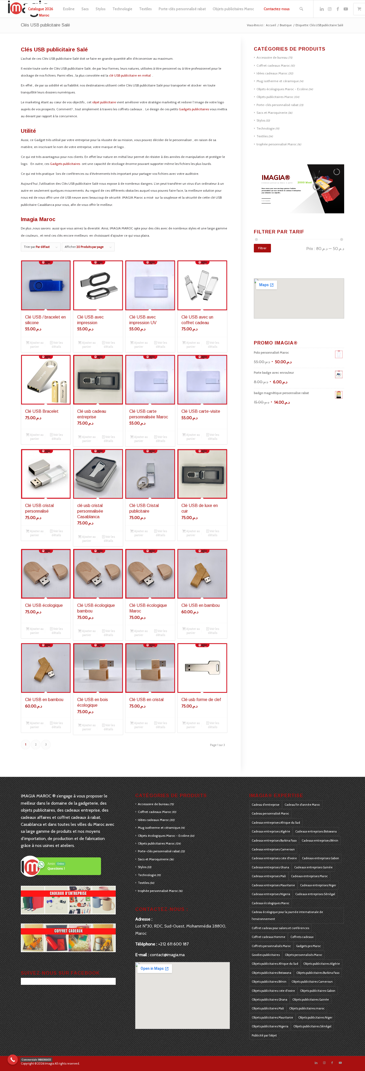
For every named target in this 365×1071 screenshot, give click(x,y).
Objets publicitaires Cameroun (312, 981)
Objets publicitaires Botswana (271, 973)
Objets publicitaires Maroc (275, 97)
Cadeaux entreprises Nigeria (271, 894)
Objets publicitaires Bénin (269, 981)
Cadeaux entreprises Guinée (313, 867)
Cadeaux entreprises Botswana (316, 831)
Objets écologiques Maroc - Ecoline (282, 89)
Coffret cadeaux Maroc (273, 65)
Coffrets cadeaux (301, 937)
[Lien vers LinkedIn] (322, 9)
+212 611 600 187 (173, 944)
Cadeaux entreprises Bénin (320, 840)
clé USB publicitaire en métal (130, 75)
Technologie (266, 128)
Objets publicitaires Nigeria (270, 1026)
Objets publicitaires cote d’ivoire (273, 991)
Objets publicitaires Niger (315, 1017)
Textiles (262, 136)
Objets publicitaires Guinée (310, 999)
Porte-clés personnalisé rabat (277, 105)
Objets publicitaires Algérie (321, 964)
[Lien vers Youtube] (346, 9)
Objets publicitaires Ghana (269, 999)
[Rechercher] (301, 9)
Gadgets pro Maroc (308, 946)
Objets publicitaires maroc (307, 1008)
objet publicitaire (104, 102)
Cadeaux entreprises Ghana (270, 867)
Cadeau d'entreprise (265, 805)
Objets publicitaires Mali (268, 1008)
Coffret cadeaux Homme (268, 937)
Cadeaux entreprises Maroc (309, 876)
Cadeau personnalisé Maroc (270, 813)
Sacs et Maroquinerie (272, 113)
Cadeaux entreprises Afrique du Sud (276, 822)
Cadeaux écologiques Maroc (270, 903)
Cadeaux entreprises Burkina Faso (274, 840)
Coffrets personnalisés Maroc (271, 946)
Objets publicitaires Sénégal (312, 1026)
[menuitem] (41, 9)
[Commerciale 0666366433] (12, 1059)
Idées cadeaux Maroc (272, 73)
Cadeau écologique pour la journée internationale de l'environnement (287, 915)
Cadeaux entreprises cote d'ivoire (274, 858)
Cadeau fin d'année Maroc (302, 805)
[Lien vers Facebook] (338, 9)
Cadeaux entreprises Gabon (320, 858)
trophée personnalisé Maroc (277, 144)
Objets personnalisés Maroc (303, 955)
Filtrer (262, 248)
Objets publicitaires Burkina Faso (317, 973)
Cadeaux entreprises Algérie (271, 831)
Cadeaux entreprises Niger (318, 885)
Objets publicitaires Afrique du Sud (275, 964)
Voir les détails (57, 345)
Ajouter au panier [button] (36, 345)
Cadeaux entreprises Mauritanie (273, 885)
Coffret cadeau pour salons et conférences (280, 928)
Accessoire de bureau (272, 57)
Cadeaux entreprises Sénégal (315, 894)
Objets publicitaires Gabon (317, 991)
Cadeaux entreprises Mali (269, 876)
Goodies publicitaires (266, 955)
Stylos (261, 120)
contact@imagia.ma (167, 954)
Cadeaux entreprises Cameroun (273, 849)
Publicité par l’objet (264, 1035)
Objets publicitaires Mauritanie (272, 1017)
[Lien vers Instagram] (330, 9)
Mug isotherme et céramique (278, 81)
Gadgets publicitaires (194, 109)
